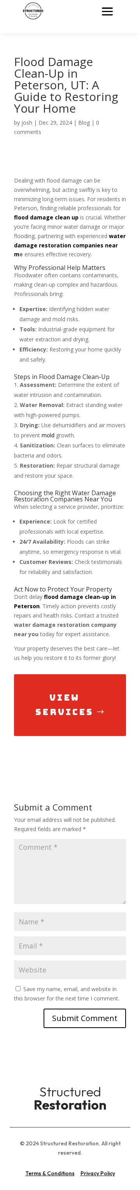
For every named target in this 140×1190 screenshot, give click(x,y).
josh (26, 122)
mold (48, 435)
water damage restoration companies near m (70, 245)
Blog (84, 122)
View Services (64, 705)
